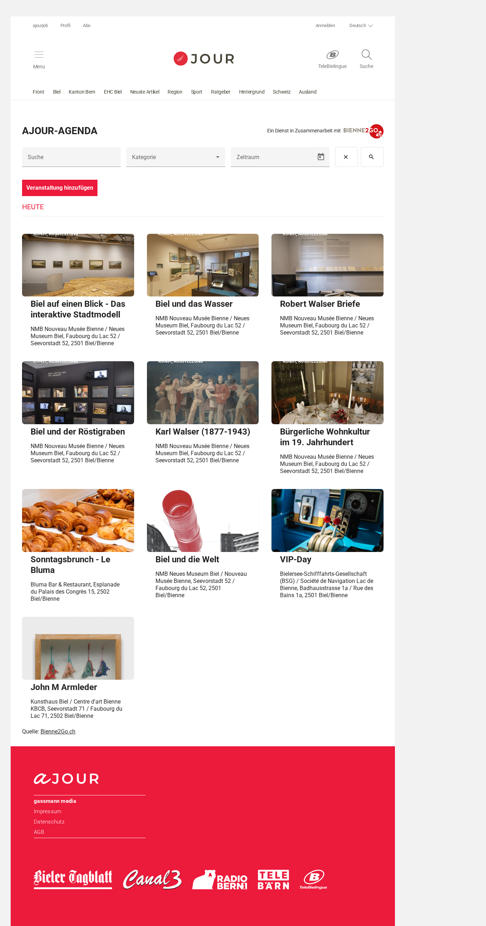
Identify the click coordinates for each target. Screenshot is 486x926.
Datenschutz (49, 822)
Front (38, 92)
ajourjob (40, 25)
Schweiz (281, 92)
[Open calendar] (320, 156)
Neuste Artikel (144, 92)
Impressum (47, 811)
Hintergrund (252, 92)
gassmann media (55, 801)
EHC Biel (113, 92)
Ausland (307, 92)
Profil (65, 25)
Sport (197, 92)
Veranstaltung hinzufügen (59, 187)
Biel (56, 92)
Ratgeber (221, 92)
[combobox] (175, 160)
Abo (86, 25)
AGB (39, 832)
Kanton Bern (82, 92)
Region (175, 92)
